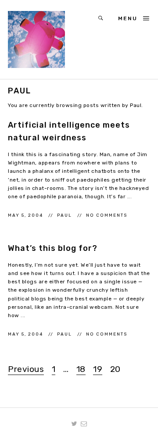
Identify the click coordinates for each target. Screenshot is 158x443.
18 (81, 369)
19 (97, 369)
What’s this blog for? (52, 248)
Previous (26, 369)
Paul (65, 215)
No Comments (106, 215)
